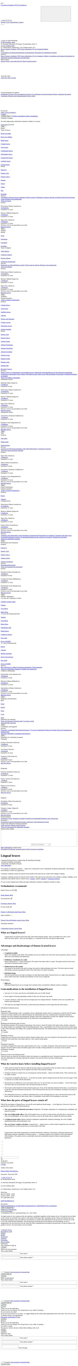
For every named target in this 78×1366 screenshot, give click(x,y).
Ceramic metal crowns (39, 374)
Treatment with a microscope (49, 818)
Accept (3, 1329)
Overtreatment (24, 537)
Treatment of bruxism (44, 449)
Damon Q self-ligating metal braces (11, 912)
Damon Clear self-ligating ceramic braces (13, 920)
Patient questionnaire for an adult (10, 1206)
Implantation (68, 372)
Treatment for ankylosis (60, 537)
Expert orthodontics (26, 49)
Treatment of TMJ (6, 449)
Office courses (5, 112)
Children (45, 49)
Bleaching (61, 372)
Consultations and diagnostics (10, 52)
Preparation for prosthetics (47, 535)
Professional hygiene (7, 822)
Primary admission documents (62, 94)
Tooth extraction (6, 825)
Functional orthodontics (24, 667)
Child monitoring (37, 667)
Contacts (20, 22)
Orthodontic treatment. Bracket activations (48, 197)
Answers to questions (37, 849)
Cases (8, 22)
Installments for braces (8, 94)
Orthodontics (8, 847)
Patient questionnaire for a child (30, 1206)
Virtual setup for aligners (32, 265)
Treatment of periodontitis (33, 818)
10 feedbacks (5, 208)
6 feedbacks (4, 683)
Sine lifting (29, 374)
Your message (23, 1348)
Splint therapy (33, 449)
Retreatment (4, 565)
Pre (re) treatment (38, 49)
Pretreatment (12, 565)
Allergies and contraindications (17, 96)
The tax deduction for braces (23, 94)
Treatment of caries (6, 818)
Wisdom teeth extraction (18, 825)
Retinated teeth (18, 721)
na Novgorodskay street (8, 42)
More (11, 895)
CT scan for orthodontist (37, 730)
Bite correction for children (9, 667)
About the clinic (6, 78)
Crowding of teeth (28, 721)
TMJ (18, 49)
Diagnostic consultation (8, 730)
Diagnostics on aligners (8, 265)
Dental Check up (57, 730)
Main (2, 847)
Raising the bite (53, 372)
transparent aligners (54, 879)
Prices (29, 849)
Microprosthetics (51, 374)
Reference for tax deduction (48, 1206)
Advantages (12, 849)
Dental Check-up (6, 372)
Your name (24, 1253)
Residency (13, 112)
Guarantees (4, 96)
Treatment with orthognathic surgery (12, 535)
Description (4, 849)
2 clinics (3, 40)
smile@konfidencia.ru (7, 1201)
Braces (3, 49)
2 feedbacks (4, 690)
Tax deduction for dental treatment (42, 94)
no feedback (4, 773)
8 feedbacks (4, 803)
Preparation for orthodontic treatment (46, 52)
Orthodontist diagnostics (22, 730)
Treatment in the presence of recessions (40, 537)
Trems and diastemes (7, 721)
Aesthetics (14, 49)
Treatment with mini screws (63, 535)
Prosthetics (67, 374)
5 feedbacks (4, 215)
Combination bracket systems (9, 928)
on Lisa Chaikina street (8, 46)
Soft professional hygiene (41, 822)
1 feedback (4, 758)
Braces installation (19, 197)
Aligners (7, 49)
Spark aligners (5, 895)
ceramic (32, 879)
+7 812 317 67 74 (6, 20)
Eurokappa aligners (6, 903)
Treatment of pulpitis (19, 818)
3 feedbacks (4, 574)
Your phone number (26, 1257)
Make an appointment (7, 1207)
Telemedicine (14, 22)
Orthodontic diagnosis (7, 197)
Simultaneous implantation (9, 374)
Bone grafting (21, 374)
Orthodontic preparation (41, 372)
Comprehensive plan (17, 372)
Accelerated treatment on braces (10, 537)
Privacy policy (31, 96)
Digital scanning (30, 197)
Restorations (60, 374)
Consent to (16, 1272)
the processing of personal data (20, 1272)
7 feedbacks (4, 417)
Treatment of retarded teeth (31, 535)
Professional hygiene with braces (23, 822)
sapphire (43, 879)
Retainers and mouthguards (13, 199)
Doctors (3, 22)
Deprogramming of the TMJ (20, 449)
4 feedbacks (4, 221)
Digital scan (48, 730)
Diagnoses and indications (26, 52)
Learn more (4, 124)
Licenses (13, 78)
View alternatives (6, 865)
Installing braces (29, 372)
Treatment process (21, 849)
